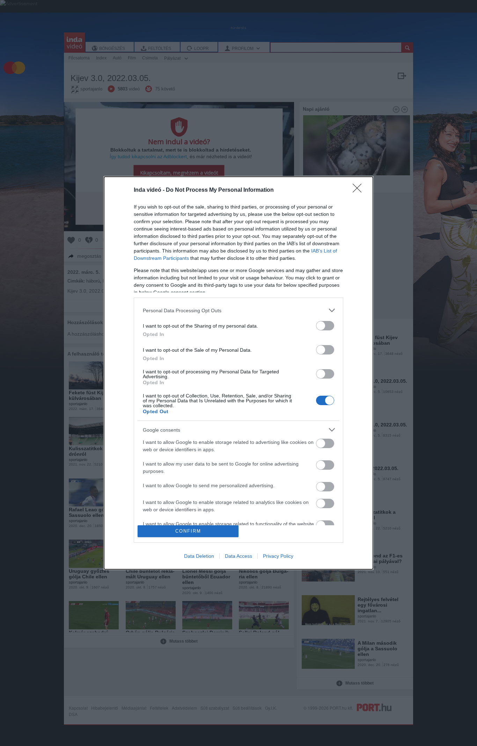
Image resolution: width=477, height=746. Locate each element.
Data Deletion (199, 556)
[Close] (359, 190)
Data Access (238, 556)
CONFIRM (188, 531)
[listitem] (238, 310)
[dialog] (238, 373)
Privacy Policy (278, 556)
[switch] (325, 325)
